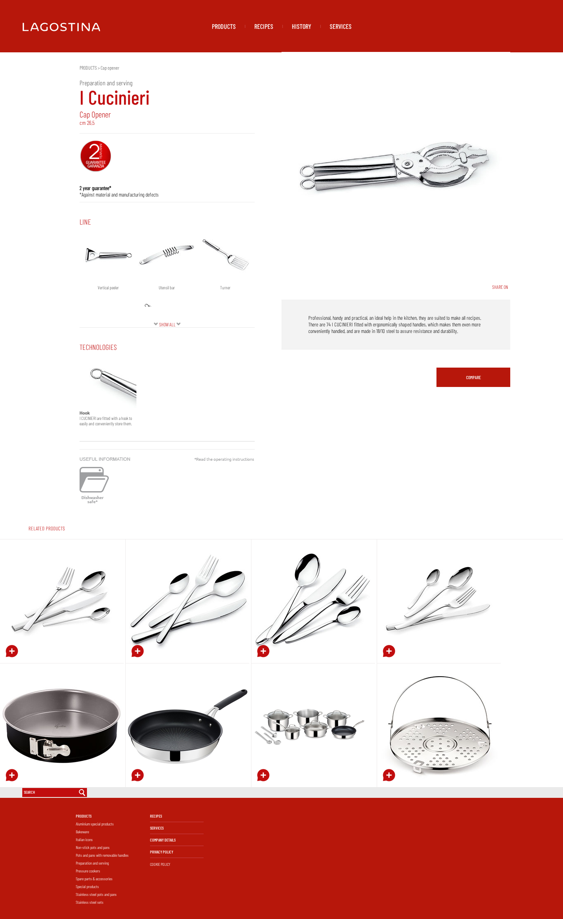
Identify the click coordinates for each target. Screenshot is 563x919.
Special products (87, 886)
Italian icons (84, 839)
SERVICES (341, 26)
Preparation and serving (92, 862)
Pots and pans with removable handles (102, 855)
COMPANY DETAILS (163, 839)
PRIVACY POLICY (161, 851)
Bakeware (82, 831)
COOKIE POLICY (160, 864)
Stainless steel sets (89, 902)
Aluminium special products (95, 823)
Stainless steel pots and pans (96, 894)
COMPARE (473, 377)
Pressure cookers (88, 870)
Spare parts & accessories (94, 878)
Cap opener (110, 67)
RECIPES (263, 26)
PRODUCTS (224, 26)
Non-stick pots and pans (93, 847)
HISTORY (301, 26)
